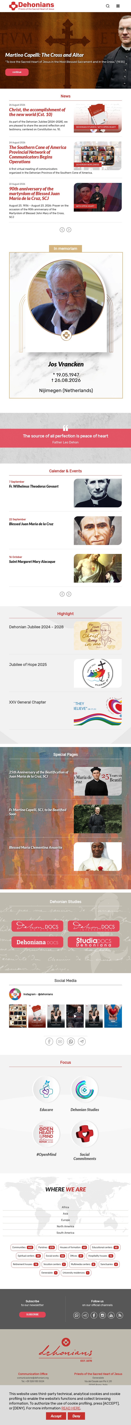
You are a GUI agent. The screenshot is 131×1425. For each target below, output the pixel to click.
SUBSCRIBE (32, 1314)
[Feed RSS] (119, 1315)
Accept (56, 1416)
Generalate (48, 1272)
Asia (65, 1213)
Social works (55, 1256)
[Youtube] (60, 1041)
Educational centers (104, 1247)
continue (16, 72)
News (65, 96)
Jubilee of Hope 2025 (28, 664)
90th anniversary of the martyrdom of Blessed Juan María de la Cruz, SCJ (34, 193)
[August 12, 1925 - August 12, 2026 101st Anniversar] (56, 1016)
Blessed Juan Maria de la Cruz (31, 524)
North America (65, 1226)
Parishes (46, 1247)
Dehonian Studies (65, 901)
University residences (75, 1272)
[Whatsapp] (71, 1041)
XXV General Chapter (27, 702)
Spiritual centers (28, 1256)
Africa (65, 1207)
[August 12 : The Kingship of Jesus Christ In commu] (94, 1016)
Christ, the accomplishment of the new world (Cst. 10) (37, 112)
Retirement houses (25, 1264)
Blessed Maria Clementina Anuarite (35, 847)
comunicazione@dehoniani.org (33, 1378)
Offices (76, 1256)
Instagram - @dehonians (38, 994)
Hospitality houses (100, 1256)
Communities (22, 1247)
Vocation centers (54, 1264)
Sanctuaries (108, 1264)
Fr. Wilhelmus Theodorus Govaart (33, 486)
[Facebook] (49, 1041)
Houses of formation (73, 1247)
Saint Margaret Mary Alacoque (32, 561)
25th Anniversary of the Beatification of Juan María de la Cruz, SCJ (38, 774)
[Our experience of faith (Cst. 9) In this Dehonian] (37, 1016)
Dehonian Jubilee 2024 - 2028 (36, 627)
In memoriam (65, 248)
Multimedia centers (82, 1264)
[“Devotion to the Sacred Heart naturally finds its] (113, 1016)
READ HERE (70, 1408)
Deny (76, 1416)
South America (65, 1232)
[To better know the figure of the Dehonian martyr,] (75, 1016)
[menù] (118, 6)
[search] (108, 6)
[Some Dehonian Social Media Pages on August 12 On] (18, 1016)
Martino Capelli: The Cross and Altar (44, 55)
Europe (65, 1220)
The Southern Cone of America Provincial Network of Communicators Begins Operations (37, 154)
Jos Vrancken (66, 364)
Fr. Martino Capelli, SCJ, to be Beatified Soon (37, 812)
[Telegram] (82, 1041)
